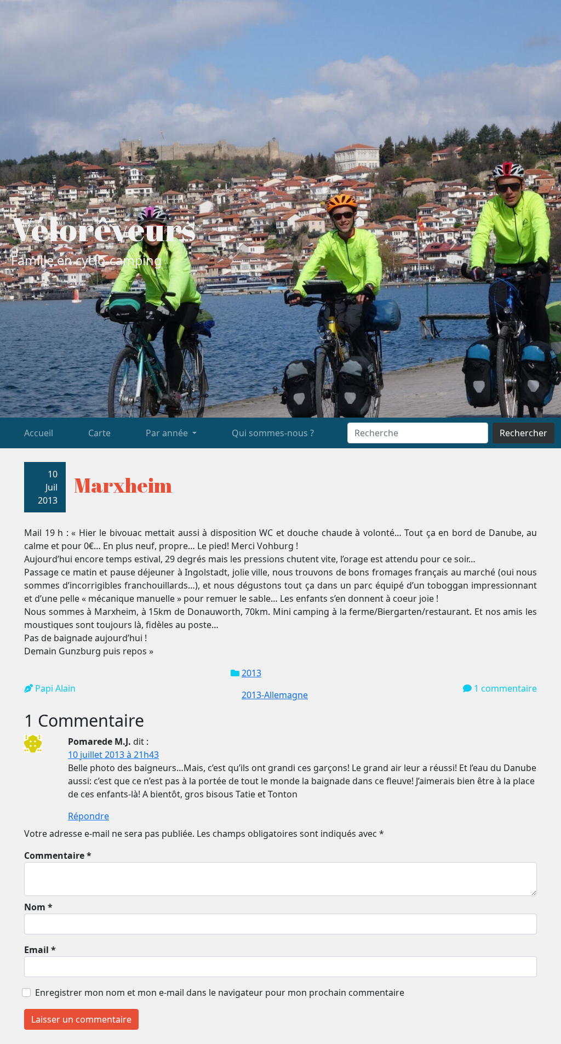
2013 (251, 673)
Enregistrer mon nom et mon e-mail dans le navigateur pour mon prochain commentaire (219, 992)
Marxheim (123, 485)
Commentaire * (57, 855)
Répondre (88, 816)
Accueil (38, 433)
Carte (99, 433)
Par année (168, 433)
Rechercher (523, 433)
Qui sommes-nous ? (273, 433)
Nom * (38, 907)
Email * (40, 950)
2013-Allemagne (275, 695)
